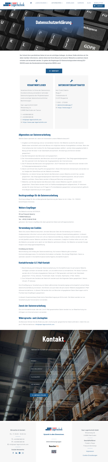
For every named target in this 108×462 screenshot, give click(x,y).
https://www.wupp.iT (65, 107)
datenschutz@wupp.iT (64, 105)
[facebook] (13, 453)
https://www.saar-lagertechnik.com (35, 122)
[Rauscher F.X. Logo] (54, 445)
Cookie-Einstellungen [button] (90, 455)
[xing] (19, 453)
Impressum (90, 451)
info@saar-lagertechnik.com (31, 119)
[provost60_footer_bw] (54, 450)
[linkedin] (16, 453)
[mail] (23, 453)
